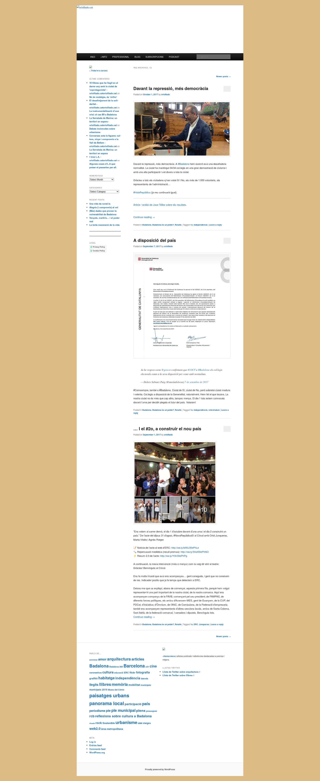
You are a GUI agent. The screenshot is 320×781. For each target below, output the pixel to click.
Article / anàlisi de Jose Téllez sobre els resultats (159, 204)
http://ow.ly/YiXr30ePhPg (173, 555)
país (146, 703)
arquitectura (119, 659)
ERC (196, 624)
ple (108, 710)
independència (201, 224)
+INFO (103, 56)
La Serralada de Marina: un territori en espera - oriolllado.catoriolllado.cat (103, 121)
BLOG (137, 56)
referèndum (214, 409)
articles (138, 659)
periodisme (97, 710)
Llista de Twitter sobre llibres (177, 675)
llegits (93, 684)
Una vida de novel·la (99, 203)
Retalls (178, 224)
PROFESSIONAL (120, 56)
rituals (92, 723)
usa (140, 723)
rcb (91, 716)
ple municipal (123, 710)
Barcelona (134, 665)
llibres (105, 684)
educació (118, 672)
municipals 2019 (98, 689)
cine (153, 665)
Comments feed (97, 748)
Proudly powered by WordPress (160, 769)
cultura (108, 672)
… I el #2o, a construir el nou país (167, 428)
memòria (120, 684)
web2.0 (94, 728)
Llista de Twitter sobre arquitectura (180, 671)
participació (133, 704)
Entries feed (95, 745)
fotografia (143, 672)
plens (141, 710)
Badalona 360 (116, 666)
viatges (147, 723)
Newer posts (223, 76)
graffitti (93, 678)
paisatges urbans (109, 695)
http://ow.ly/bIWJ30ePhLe (185, 547)
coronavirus (95, 672)
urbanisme (126, 722)
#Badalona (204, 369)
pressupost (151, 710)
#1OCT (191, 369)
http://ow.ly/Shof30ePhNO (195, 551)
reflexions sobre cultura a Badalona (123, 716)
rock (99, 723)
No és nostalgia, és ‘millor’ (103, 97)
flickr (132, 672)
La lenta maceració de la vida (104, 224)
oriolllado (165, 94)
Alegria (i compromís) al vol (103, 207)
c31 (147, 666)
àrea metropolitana (112, 729)
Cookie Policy (99, 251)
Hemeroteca (170, 656)
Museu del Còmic (116, 689)
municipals (146, 684)
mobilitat (134, 685)
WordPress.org (97, 752)
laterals (144, 678)
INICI (92, 56)
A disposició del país (154, 240)
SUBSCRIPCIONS (155, 56)
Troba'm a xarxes (99, 70)
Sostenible (108, 723)
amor (102, 659)
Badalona (146, 224)
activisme (93, 659)
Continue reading (144, 217)
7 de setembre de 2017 (196, 382)
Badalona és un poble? (163, 224)
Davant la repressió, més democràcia (170, 88)
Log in (92, 741)
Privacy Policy (99, 247)
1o (191, 224)
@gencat (166, 369)
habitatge (106, 677)
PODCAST (174, 56)
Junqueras (204, 624)
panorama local (106, 703)
